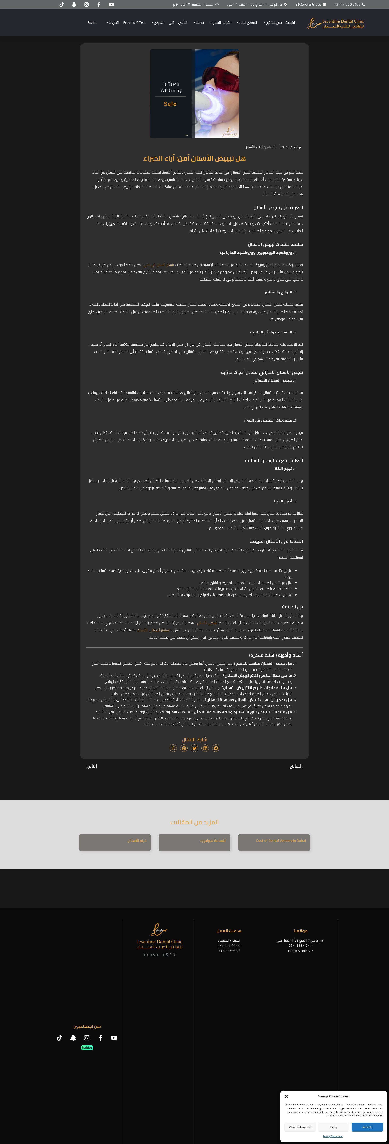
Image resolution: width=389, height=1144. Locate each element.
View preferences (300, 1127)
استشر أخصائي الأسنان (153, 630)
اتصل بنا (114, 22)
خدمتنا (200, 22)
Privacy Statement (333, 1136)
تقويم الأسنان (221, 22)
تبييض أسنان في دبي (158, 264)
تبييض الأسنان (207, 622)
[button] (286, 1096)
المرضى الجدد (248, 22)
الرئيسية (291, 22)
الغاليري (159, 22)
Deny (333, 1127)
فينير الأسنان (137, 840)
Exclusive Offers (134, 22)
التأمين (182, 22)
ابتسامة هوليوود (213, 840)
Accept (367, 1127)
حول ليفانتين (274, 22)
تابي (171, 22)
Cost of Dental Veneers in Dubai (281, 840)
